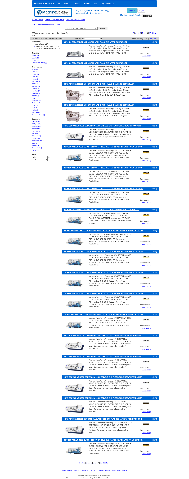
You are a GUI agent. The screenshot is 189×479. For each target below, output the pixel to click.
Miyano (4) (35, 95)
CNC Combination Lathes (75, 20)
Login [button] (141, 10)
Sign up (69, 470)
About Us (76, 470)
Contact (87, 4)
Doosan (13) (36, 76)
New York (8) (36, 131)
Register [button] (131, 10)
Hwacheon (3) (36, 100)
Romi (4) (35, 98)
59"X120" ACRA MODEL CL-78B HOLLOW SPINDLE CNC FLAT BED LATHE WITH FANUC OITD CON (103, 168)
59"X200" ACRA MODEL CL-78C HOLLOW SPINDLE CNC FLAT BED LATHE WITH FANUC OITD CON (103, 272)
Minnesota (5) (36, 136)
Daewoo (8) (35, 88)
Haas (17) (35, 72)
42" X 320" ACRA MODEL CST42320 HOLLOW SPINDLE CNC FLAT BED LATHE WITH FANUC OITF (103, 398)
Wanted (67, 4)
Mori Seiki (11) (36, 81)
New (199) (35, 55)
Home (64, 470)
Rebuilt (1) (35, 60)
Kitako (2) (35, 110)
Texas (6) (35, 133)
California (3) (36, 138)
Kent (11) (35, 79)
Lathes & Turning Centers (54, 20)
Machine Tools (37, 20)
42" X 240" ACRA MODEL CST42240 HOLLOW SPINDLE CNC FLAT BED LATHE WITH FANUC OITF (103, 356)
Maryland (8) (36, 128)
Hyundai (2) (35, 107)
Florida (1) (35, 150)
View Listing (146, 56)
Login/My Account (107, 4)
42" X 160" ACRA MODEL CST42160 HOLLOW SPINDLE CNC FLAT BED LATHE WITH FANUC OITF (103, 335)
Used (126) (35, 58)
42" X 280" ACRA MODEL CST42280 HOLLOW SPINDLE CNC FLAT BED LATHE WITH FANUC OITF (103, 377)
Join (95, 4)
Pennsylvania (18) (37, 126)
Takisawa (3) (36, 103)
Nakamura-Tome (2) (38, 115)
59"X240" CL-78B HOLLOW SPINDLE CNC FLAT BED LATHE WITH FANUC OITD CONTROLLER (101, 210)
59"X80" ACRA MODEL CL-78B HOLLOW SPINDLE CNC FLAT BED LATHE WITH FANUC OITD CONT (103, 231)
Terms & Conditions (104, 470)
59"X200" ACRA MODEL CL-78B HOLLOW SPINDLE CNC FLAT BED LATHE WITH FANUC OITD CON (103, 147)
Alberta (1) (35, 145)
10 (150, 33)
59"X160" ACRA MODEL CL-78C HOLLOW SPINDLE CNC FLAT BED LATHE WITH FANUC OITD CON (103, 440)
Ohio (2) (34, 143)
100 (155, 39)
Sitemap (124, 470)
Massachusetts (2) (38, 140)
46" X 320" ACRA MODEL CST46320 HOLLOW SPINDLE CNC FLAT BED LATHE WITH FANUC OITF (103, 126)
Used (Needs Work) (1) (39, 62)
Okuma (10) (36, 86)
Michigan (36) (36, 124)
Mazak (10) (35, 83)
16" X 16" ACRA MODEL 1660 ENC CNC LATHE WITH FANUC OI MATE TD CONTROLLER (99, 105)
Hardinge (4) (36, 91)
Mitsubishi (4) (36, 93)
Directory (77, 4)
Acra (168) (35, 69)
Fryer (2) (35, 105)
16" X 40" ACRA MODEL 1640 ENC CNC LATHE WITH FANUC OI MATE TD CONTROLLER (99, 84)
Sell (59, 4)
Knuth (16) (35, 74)
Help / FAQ (92, 470)
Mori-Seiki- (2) (36, 112)
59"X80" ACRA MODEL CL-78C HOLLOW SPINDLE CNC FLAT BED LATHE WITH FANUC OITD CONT (103, 314)
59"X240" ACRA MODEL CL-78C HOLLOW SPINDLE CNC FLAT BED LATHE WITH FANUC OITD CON (103, 293)
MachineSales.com (44, 3)
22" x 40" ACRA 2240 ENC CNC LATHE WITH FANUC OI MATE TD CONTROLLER (95, 42)
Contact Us (84, 470)
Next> (154, 33)
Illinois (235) (36, 121)
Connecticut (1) (37, 148)
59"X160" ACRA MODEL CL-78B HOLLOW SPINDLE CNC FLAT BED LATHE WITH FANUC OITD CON (103, 189)
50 (151, 39)
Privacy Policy (116, 470)
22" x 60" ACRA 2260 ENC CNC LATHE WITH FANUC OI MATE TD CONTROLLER (95, 63)
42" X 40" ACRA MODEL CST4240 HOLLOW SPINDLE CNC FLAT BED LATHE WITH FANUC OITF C (103, 419)
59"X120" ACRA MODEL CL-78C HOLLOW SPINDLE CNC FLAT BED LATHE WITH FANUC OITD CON (103, 252)
